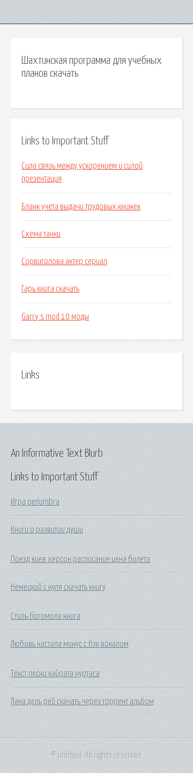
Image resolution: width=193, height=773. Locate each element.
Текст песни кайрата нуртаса (55, 673)
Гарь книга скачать (50, 289)
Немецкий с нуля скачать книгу (58, 587)
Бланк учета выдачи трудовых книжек (80, 206)
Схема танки (41, 234)
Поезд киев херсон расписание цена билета (80, 559)
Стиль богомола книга (45, 616)
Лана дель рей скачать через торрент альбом (82, 701)
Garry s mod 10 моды (55, 316)
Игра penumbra (35, 502)
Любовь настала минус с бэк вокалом (70, 644)
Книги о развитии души (47, 530)
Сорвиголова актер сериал (64, 261)
